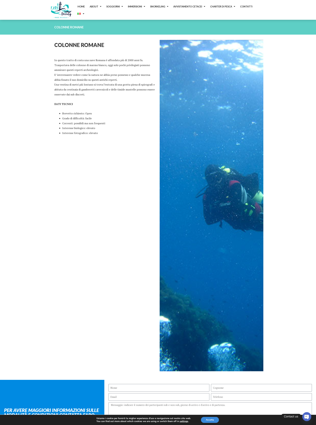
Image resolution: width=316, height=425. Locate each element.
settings (184, 421)
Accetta (210, 419)
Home (81, 6)
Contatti (246, 6)
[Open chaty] (306, 416)
